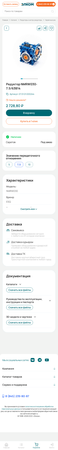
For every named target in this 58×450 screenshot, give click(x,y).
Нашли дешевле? (17, 100)
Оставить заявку (10, 4)
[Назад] (6, 28)
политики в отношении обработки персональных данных (28, 407)
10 (29, 164)
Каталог (14, 20)
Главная (5, 20)
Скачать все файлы (19, 290)
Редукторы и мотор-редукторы (31, 20)
